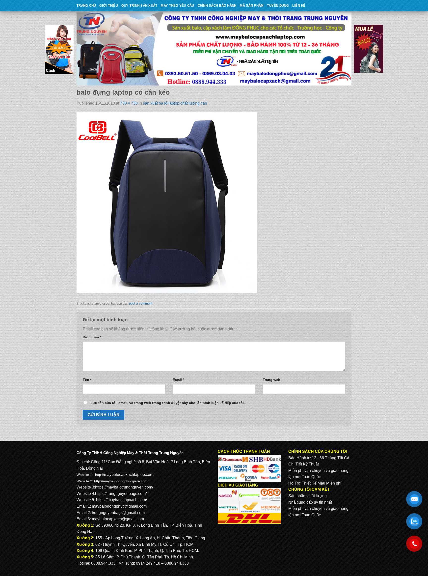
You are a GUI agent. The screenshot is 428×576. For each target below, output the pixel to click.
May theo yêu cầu (177, 5)
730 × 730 (129, 103)
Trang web (271, 380)
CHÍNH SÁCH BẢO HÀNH (217, 5)
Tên (87, 380)
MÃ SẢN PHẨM (252, 5)
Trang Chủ (86, 5)
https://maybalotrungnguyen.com (123, 487)
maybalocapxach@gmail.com (118, 519)
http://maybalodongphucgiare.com (121, 481)
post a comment (140, 303)
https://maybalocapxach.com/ (121, 500)
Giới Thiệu (108, 5)
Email (178, 380)
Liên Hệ (299, 5)
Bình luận (92, 337)
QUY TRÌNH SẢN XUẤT (139, 5)
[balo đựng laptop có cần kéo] (167, 203)
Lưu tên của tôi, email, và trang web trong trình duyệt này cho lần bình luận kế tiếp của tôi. (167, 403)
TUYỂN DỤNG (278, 5)
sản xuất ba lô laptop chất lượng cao (175, 103)
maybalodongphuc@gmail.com (119, 506)
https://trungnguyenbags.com (120, 493)
